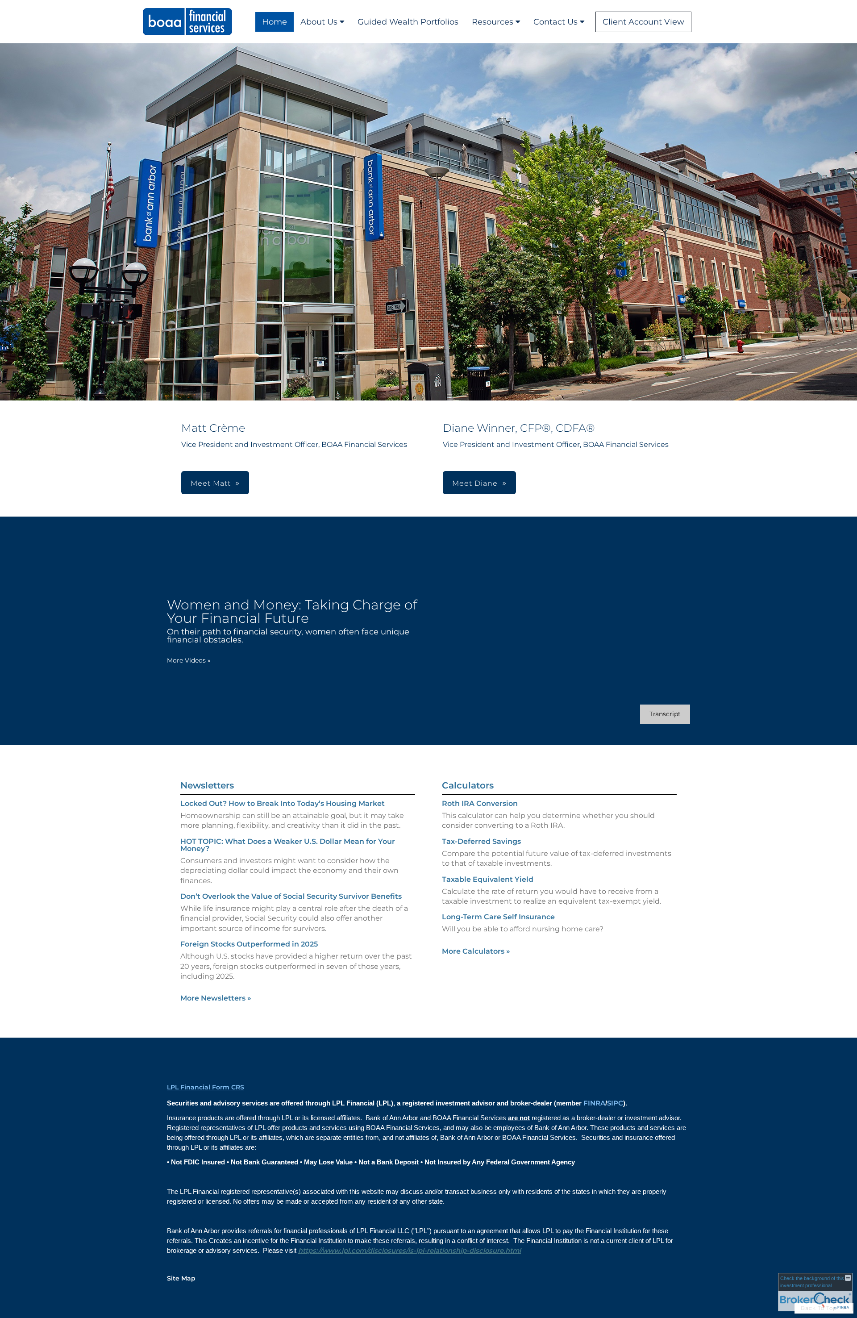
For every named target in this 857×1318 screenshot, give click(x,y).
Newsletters (207, 785)
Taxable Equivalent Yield (487, 879)
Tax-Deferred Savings (481, 841)
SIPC (615, 1103)
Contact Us (555, 22)
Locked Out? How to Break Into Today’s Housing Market (282, 803)
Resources (492, 22)
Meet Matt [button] (211, 483)
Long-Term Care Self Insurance (498, 917)
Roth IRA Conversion (480, 803)
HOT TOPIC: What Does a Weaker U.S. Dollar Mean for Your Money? (287, 845)
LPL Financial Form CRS (205, 1087)
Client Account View (643, 22)
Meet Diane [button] (475, 483)
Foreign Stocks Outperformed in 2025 (249, 944)
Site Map (181, 1278)
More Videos (189, 660)
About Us (318, 22)
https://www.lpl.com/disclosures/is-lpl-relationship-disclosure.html (409, 1251)
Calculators (468, 785)
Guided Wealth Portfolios (408, 22)
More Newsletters (215, 998)
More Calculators (476, 951)
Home (274, 22)
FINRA (594, 1103)
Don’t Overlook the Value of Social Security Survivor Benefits (291, 896)
